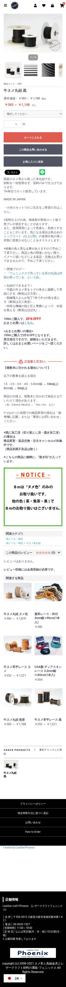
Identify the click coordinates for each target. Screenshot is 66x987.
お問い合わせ (33, 822)
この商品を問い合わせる (33, 149)
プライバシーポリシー (33, 803)
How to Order (33, 831)
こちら (28, 323)
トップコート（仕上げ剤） (21, 236)
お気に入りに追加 (33, 161)
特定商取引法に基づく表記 (33, 813)
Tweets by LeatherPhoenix (18, 847)
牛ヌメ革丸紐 (33, 543)
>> (56, 33)
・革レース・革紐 (13, 539)
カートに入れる (33, 137)
